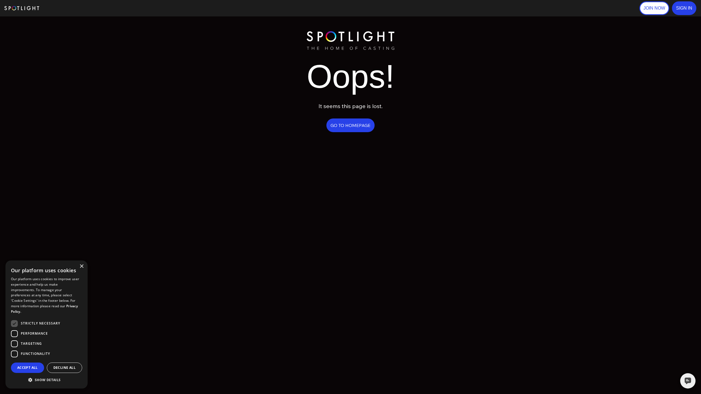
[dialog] (46, 324)
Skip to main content (60, 8)
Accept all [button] (27, 367)
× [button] (81, 266)
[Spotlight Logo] (350, 33)
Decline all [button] (64, 367)
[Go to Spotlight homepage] (21, 8)
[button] (684, 8)
